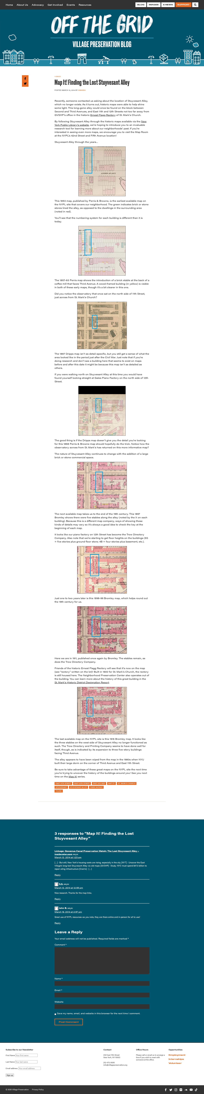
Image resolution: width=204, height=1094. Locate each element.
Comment (60, 944)
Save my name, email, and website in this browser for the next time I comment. (98, 1013)
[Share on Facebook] (25, 78)
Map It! (73, 776)
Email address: (12, 1068)
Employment (177, 1055)
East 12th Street (82, 783)
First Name (10, 1055)
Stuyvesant (61, 787)
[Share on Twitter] (25, 83)
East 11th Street (63, 783)
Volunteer (175, 1063)
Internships (176, 1059)
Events (71, 4)
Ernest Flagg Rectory (103, 115)
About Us (22, 4)
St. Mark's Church (126, 783)
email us (150, 1055)
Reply (58, 874)
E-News (168, 5)
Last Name (10, 1062)
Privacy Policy (38, 1089)
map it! (111, 783)
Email (58, 990)
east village (99, 783)
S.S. (61, 883)
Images (154, 5)
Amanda (81, 90)
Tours (59, 791)
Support (183, 5)
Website (59, 1001)
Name (58, 978)
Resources (85, 4)
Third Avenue (96, 787)
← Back (58, 76)
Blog (140, 5)
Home (9, 4)
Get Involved (55, 4)
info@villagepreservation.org (115, 1064)
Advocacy (38, 4)
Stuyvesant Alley (78, 787)
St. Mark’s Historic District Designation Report (82, 682)
